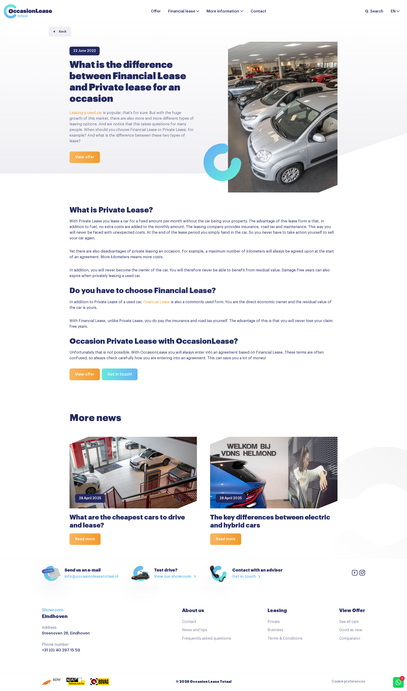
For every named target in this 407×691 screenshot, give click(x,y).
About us (193, 610)
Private (274, 622)
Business (275, 630)
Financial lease (181, 11)
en (393, 11)
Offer (156, 11)
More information (223, 11)
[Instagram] (362, 573)
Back (62, 31)
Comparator (349, 638)
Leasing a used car (85, 113)
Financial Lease (156, 302)
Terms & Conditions (285, 638)
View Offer (352, 610)
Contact (258, 11)
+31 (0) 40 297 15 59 (61, 650)
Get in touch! (119, 374)
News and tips (194, 630)
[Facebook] (355, 573)
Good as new (350, 630)
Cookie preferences (348, 681)
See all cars (349, 622)
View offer (84, 157)
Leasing (277, 610)
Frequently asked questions (206, 638)
